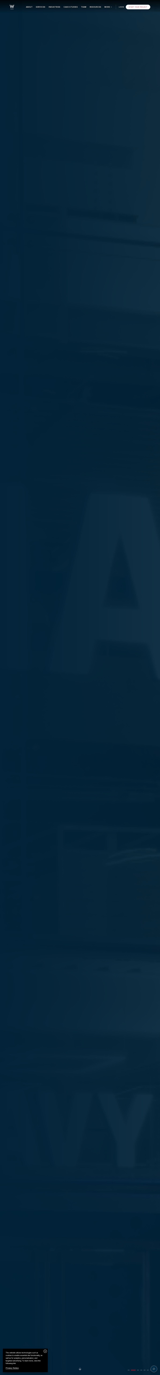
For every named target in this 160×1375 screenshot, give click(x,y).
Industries (54, 7)
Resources (95, 7)
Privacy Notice (12, 1368)
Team (83, 7)
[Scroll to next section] (80, 1369)
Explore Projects (19, 718)
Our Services (41, 718)
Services (40, 7)
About (29, 7)
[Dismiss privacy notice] (45, 1351)
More (107, 7)
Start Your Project (138, 7)
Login (121, 7)
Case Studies (71, 7)
